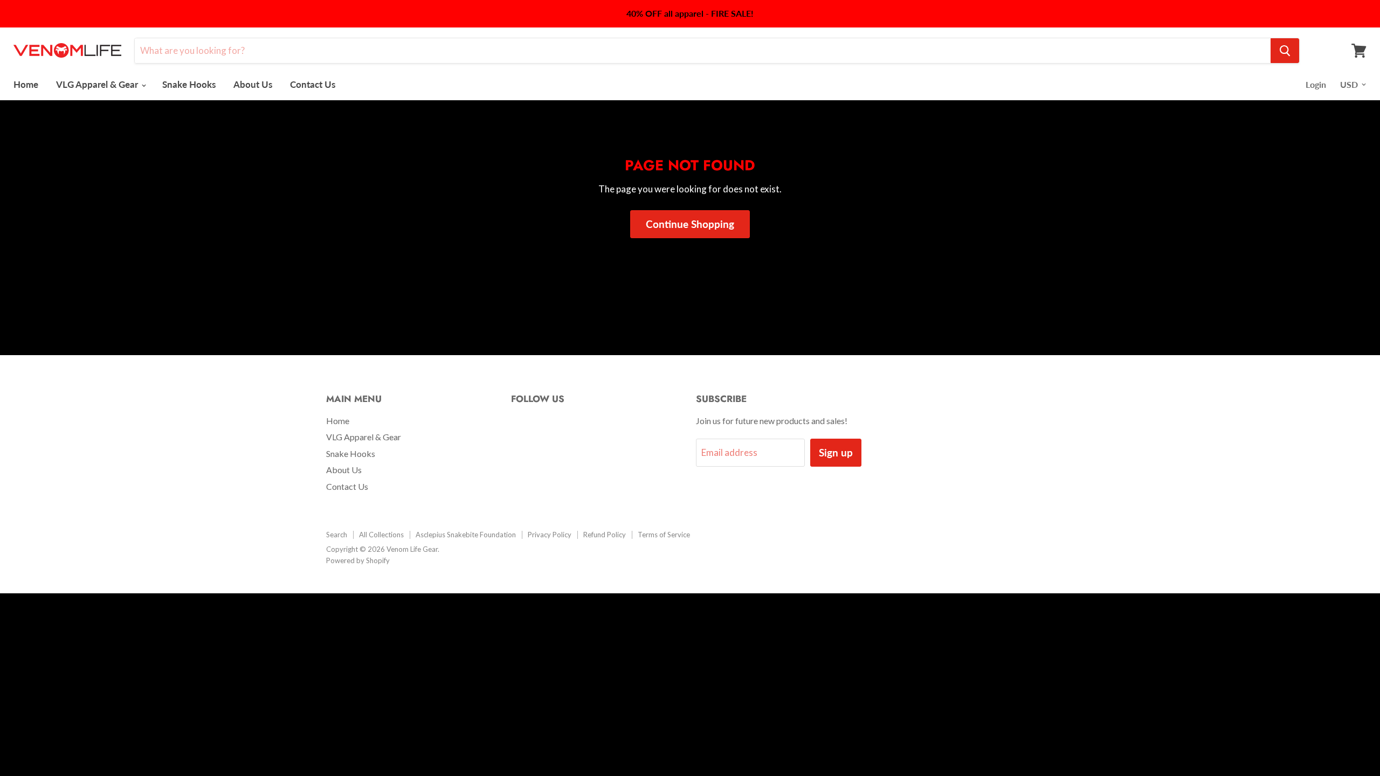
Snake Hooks (189, 84)
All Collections (381, 534)
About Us (252, 84)
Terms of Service (664, 534)
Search (336, 534)
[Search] (1285, 50)
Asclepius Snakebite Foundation (466, 534)
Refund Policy (604, 534)
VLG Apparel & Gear (98, 84)
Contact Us (312, 84)
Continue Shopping (690, 224)
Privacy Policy (549, 534)
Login (1316, 84)
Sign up (836, 452)
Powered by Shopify (358, 560)
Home (25, 84)
